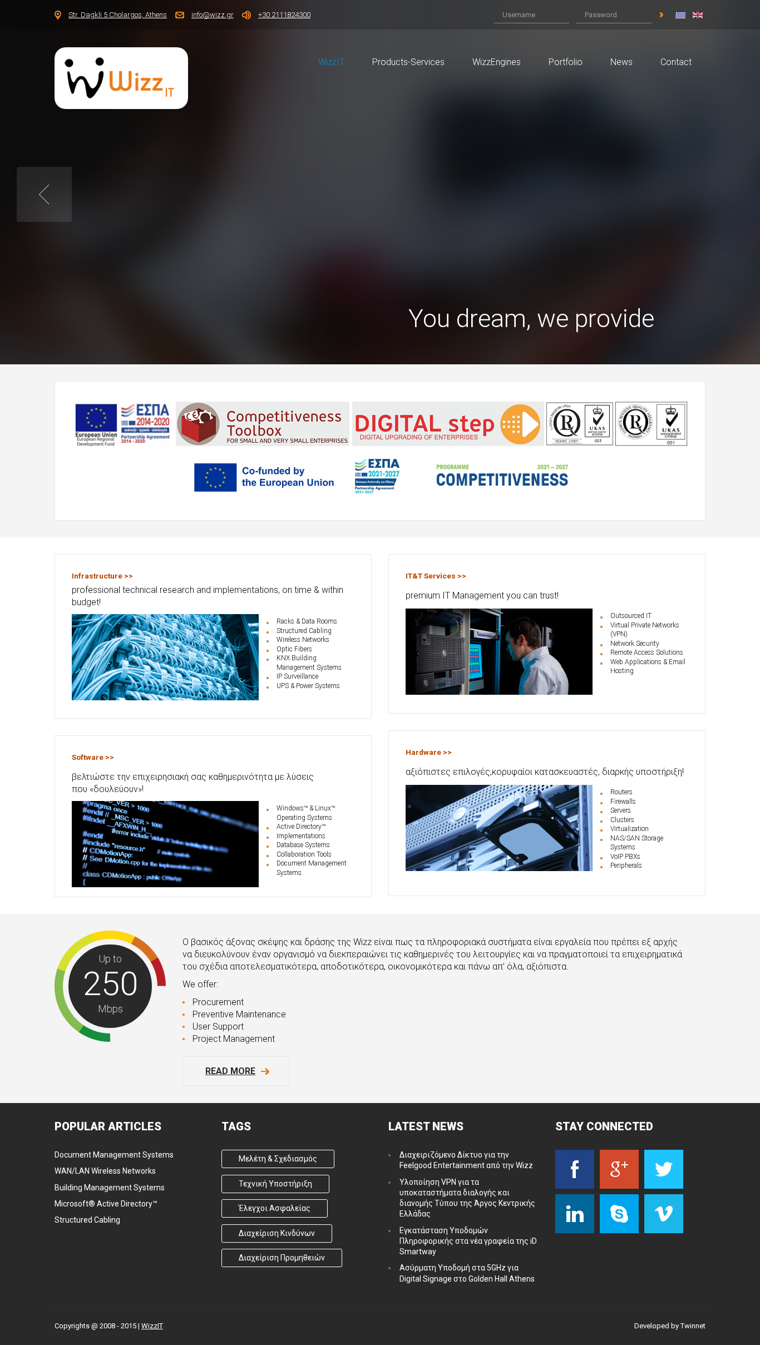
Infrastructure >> (102, 575)
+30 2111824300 (284, 15)
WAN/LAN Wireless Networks (105, 1170)
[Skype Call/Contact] (619, 1213)
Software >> (93, 757)
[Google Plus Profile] (619, 1169)
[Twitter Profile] (663, 1169)
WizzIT (152, 1326)
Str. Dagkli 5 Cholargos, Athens (117, 15)
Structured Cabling (87, 1219)
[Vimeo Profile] (663, 1213)
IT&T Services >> (436, 575)
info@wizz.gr (212, 15)
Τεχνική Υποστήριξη (275, 1183)
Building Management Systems (110, 1187)
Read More (230, 1071)
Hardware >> (429, 752)
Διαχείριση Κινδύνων (277, 1233)
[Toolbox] (262, 423)
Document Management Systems (114, 1154)
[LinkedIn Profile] (574, 1213)
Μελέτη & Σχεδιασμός (278, 1158)
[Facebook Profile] (574, 1169)
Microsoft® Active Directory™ (106, 1203)
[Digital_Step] (448, 423)
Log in (661, 15)
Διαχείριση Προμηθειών (282, 1257)
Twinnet (692, 1326)
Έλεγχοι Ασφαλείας (274, 1208)
